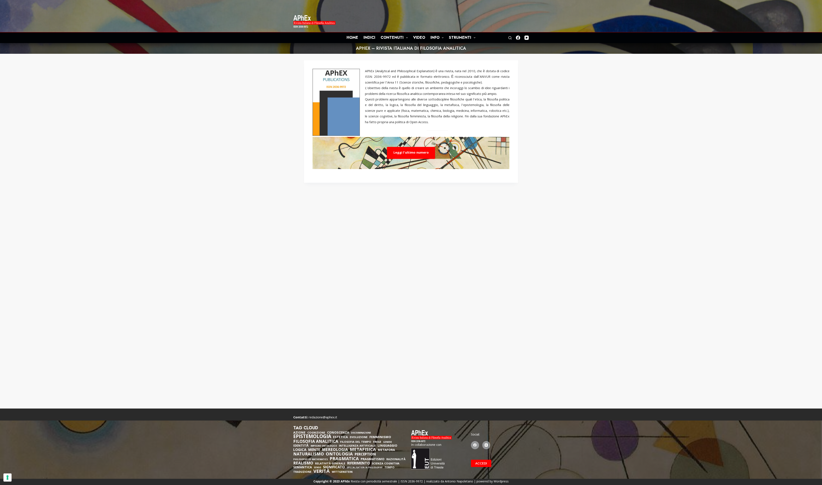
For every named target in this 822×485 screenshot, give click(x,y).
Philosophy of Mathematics (310, 460)
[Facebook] (518, 38)
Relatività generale (330, 464)
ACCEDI (481, 463)
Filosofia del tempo (355, 442)
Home (352, 37)
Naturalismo (308, 454)
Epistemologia (312, 437)
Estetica (340, 437)
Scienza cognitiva (385, 464)
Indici (369, 37)
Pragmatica (344, 459)
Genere (387, 442)
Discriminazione (361, 433)
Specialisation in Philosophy (365, 468)
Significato (334, 468)
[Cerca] (510, 37)
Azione (299, 433)
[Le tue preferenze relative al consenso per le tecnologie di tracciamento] (7, 477)
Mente (314, 450)
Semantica (302, 467)
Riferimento (358, 464)
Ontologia (339, 454)
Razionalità (395, 459)
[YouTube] (526, 38)
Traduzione (302, 472)
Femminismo (380, 437)
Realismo (303, 464)
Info (434, 37)
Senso (317, 468)
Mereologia (335, 450)
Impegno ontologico (324, 446)
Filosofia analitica (315, 442)
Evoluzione (359, 437)
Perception (365, 455)
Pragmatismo (372, 459)
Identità (301, 446)
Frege (377, 442)
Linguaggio (387, 446)
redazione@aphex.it (323, 418)
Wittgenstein (342, 472)
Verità (321, 472)
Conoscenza (338, 433)
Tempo (389, 467)
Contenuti (392, 37)
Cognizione (316, 433)
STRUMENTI (460, 37)
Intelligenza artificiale (357, 446)
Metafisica (363, 450)
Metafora (386, 450)
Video (419, 37)
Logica (299, 450)
